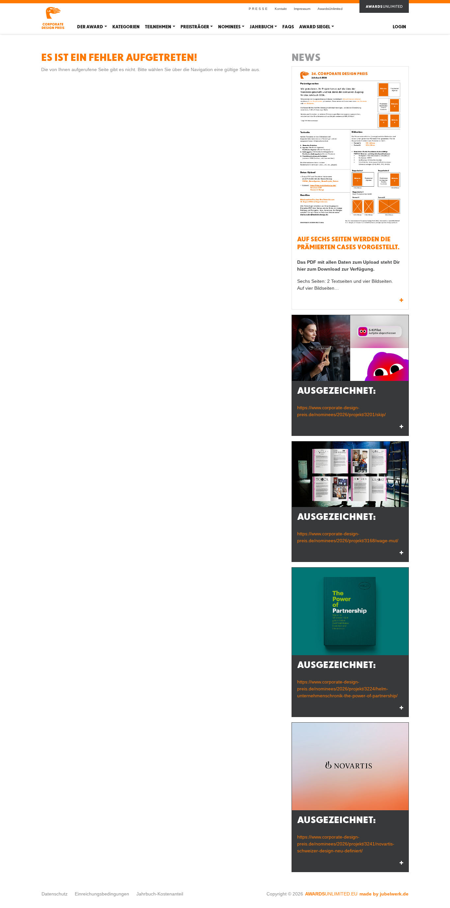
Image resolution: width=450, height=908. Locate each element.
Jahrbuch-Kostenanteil (159, 893)
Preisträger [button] (195, 27)
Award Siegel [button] (314, 27)
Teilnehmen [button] (158, 27)
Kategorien (126, 27)
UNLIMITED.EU (331, 893)
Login (399, 27)
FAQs (288, 27)
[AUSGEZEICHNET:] (350, 348)
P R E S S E (258, 9)
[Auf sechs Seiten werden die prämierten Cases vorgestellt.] (350, 149)
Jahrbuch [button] (261, 27)
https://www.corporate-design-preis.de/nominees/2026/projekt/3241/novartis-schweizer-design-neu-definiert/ (345, 843)
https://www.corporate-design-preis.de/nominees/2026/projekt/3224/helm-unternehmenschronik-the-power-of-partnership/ (347, 688)
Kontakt (281, 9)
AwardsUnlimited (330, 9)
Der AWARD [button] (90, 27)
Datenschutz (55, 893)
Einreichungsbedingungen (102, 893)
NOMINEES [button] (229, 27)
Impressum (302, 9)
